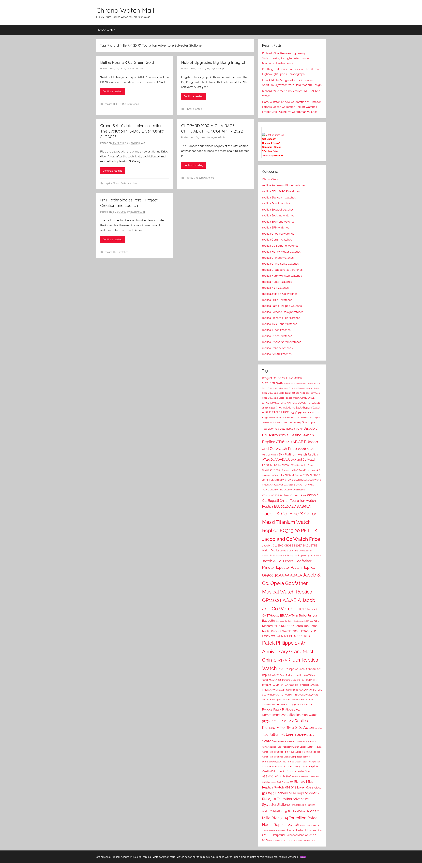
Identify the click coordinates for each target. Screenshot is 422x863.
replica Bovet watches (276, 203)
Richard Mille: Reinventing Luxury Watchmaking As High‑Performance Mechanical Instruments (285, 58)
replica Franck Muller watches (281, 251)
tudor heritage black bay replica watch (208, 856)
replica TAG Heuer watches (279, 324)
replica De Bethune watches (280, 245)
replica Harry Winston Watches (282, 275)
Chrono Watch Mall (125, 10)
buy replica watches (286, 856)
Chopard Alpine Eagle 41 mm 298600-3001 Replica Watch (291, 393)
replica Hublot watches (277, 281)
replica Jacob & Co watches (279, 293)
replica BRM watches (275, 227)
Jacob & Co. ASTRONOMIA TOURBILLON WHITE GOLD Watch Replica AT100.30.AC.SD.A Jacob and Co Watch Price (288, 490)
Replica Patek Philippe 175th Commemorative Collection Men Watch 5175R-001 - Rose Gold (289, 715)
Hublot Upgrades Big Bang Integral (213, 62)
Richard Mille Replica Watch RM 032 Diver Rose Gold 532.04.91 (291, 787)
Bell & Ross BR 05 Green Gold (127, 62)
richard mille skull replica (136, 856)
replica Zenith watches (276, 354)
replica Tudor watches (276, 330)
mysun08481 (137, 68)
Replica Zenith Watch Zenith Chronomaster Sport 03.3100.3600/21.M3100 (290, 771)
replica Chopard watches (200, 177)
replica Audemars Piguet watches (283, 185)
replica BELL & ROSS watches (122, 104)
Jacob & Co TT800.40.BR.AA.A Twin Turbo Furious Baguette (290, 614)
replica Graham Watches (278, 257)
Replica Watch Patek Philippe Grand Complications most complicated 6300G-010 (291, 757)
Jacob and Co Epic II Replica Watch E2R (292, 621)
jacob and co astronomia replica (253, 856)
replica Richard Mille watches (281, 317)
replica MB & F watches (277, 300)
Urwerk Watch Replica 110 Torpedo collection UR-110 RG (292, 840)
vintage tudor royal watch (168, 856)
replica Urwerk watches (277, 348)
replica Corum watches (277, 239)
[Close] (284, 129)
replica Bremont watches (278, 221)
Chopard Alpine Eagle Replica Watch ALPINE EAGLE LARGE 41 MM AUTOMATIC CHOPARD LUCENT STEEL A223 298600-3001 (291, 403)
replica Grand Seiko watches (121, 183)
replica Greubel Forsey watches (282, 269)
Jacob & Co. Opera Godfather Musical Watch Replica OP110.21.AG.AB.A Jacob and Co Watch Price (291, 591)
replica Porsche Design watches (282, 312)
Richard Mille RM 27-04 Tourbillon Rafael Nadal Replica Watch (291, 818)
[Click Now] (273, 135)
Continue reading (112, 91)
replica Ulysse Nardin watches (281, 342)
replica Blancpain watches (279, 197)
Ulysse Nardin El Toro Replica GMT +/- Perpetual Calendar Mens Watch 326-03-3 (292, 835)
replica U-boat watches (277, 336)
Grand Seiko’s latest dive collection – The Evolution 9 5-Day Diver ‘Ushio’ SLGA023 (133, 131)
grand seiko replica (108, 856)
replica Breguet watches (278, 209)
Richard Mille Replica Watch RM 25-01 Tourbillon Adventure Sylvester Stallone (290, 799)
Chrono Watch (105, 30)
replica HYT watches (116, 252)
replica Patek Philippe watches (282, 305)
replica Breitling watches (278, 215)
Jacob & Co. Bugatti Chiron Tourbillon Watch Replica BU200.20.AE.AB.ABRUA (290, 500)
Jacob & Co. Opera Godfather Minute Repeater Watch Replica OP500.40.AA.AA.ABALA (288, 568)
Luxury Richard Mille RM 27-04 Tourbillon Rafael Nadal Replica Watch (290, 626)
